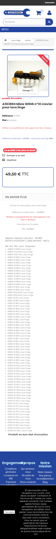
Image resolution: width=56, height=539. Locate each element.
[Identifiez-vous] (49, 14)
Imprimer (12, 160)
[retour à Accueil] (5, 40)
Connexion (50, 3)
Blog (45, 482)
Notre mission (45, 472)
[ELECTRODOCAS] (17, 13)
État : (5, 120)
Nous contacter (28, 482)
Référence (7, 116)
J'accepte (9, 512)
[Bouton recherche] (49, 22)
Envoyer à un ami (16, 155)
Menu (5, 29)
